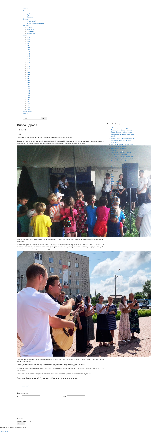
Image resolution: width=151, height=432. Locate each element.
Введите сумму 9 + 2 (24, 421)
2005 (28, 81)
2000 (28, 91)
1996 (28, 99)
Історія (29, 13)
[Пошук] (23, 116)
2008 (28, 74)
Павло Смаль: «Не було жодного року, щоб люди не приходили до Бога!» (122, 134)
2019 (28, 52)
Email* (64, 397)
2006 (28, 79)
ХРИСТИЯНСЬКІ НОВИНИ (35, 23)
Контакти (30, 17)
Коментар (20, 419)
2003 (28, 85)
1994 (28, 103)
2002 (28, 87)
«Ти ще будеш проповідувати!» (121, 128)
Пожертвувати (4, 431)
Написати (21, 424)
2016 (28, 58)
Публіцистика (31, 33)
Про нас (25, 11)
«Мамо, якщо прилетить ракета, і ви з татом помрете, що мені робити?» (122, 140)
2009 (28, 72)
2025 (28, 39)
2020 (28, 50)
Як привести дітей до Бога (120, 167)
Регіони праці (27, 111)
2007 (28, 76)
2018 (28, 54)
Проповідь (30, 29)
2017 (28, 56)
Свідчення (30, 31)
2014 (28, 62)
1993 (28, 105)
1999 (28, 93)
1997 (28, 97)
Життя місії (24, 386)
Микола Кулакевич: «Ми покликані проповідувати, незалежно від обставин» (119, 163)
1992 (28, 107)
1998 (28, 95)
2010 (28, 70)
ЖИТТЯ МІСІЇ (31, 21)
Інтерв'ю (29, 27)
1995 (28, 101)
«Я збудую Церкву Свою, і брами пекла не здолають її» (122, 145)
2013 (28, 64)
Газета (25, 35)
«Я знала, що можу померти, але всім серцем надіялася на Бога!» (122, 158)
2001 (28, 89)
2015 (28, 60)
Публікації (26, 25)
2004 (28, 83)
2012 (28, 66)
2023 (28, 44)
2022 (28, 46)
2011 (28, 68)
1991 (28, 109)
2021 (28, 48)
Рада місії (30, 15)
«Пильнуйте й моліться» (119, 154)
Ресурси (25, 113)
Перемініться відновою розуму (121, 130)
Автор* (19, 397)
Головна (25, 9)
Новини (25, 19)
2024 (28, 42)
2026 (28, 37)
